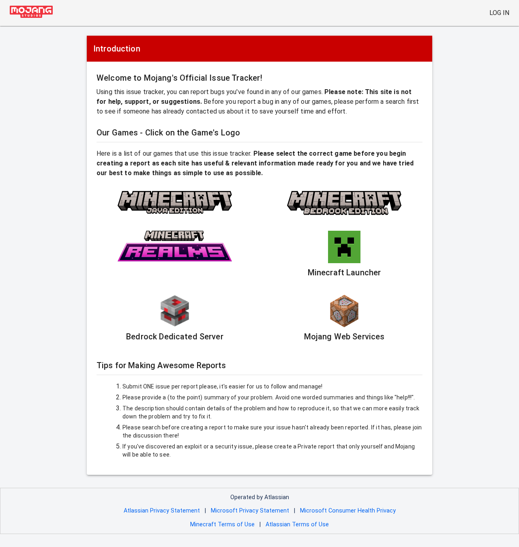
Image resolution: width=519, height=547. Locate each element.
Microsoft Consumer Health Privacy (348, 510)
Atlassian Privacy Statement (162, 510)
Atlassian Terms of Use (297, 524)
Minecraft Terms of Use (222, 524)
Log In (499, 13)
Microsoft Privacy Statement (250, 510)
